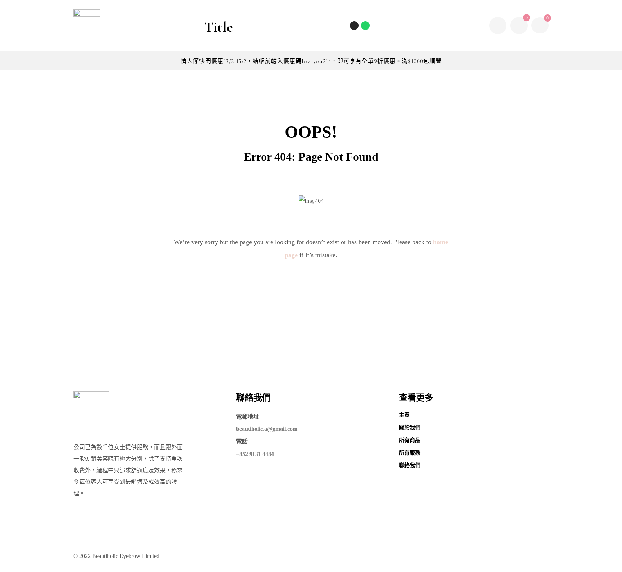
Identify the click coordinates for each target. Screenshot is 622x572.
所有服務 (409, 453)
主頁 (404, 415)
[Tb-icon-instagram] (433, 556)
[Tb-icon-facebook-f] (419, 556)
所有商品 (409, 440)
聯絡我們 (409, 465)
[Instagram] (354, 25)
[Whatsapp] (365, 25)
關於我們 (409, 427)
